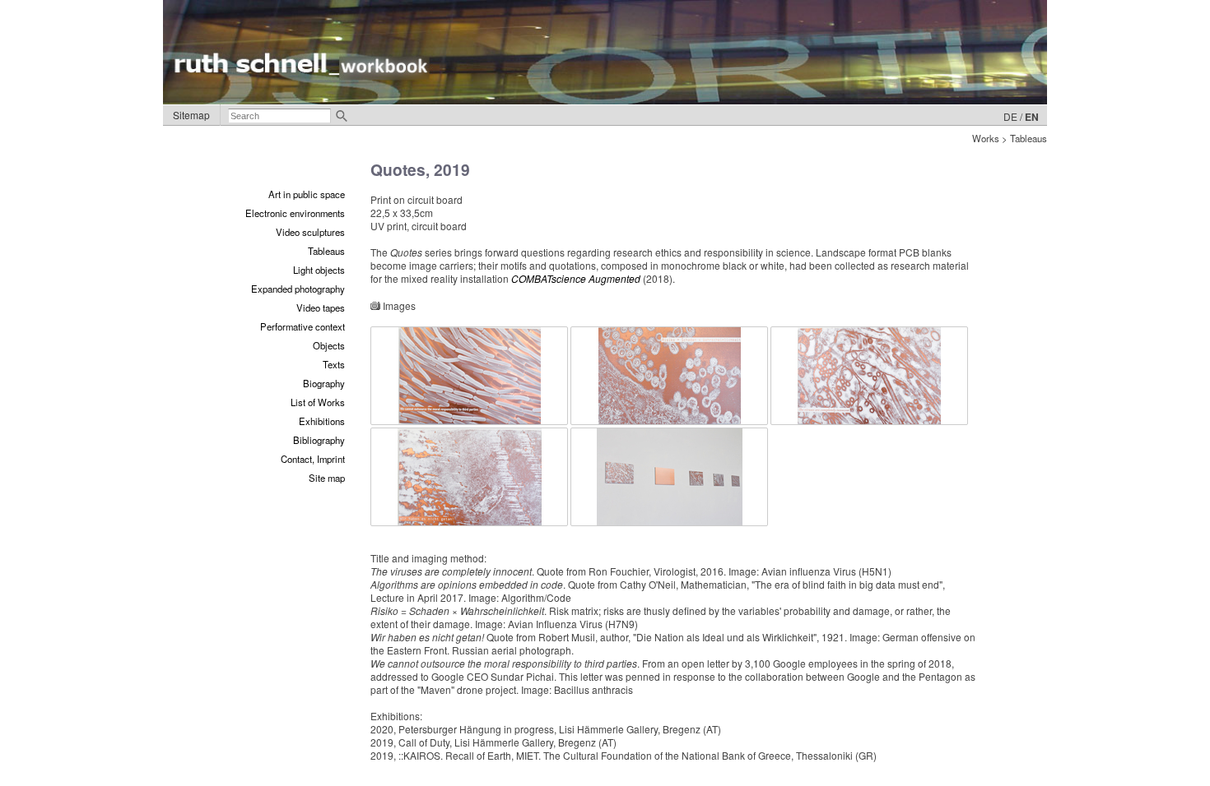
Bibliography (319, 439)
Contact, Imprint (313, 458)
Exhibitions (322, 421)
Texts (334, 364)
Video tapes (320, 307)
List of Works (318, 402)
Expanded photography (298, 288)
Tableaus (326, 250)
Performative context (302, 326)
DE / (1012, 116)
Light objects (319, 269)
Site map (327, 477)
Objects (329, 345)
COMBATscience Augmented (575, 278)
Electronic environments (295, 213)
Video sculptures (310, 231)
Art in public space (306, 194)
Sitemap (191, 115)
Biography (324, 383)
